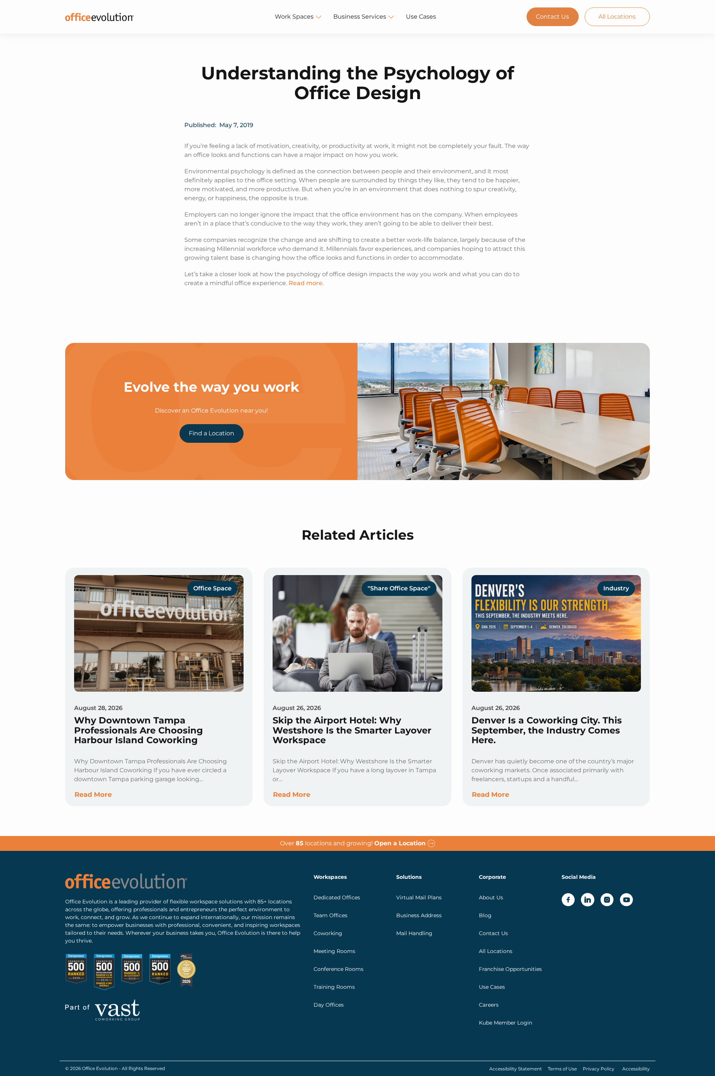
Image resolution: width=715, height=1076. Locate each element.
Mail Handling (414, 933)
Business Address (419, 915)
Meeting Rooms (334, 951)
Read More (93, 795)
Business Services (359, 16)
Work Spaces (294, 16)
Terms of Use (562, 1069)
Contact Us (552, 16)
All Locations (617, 16)
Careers (489, 1004)
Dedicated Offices (337, 897)
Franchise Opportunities (510, 969)
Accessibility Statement (515, 1069)
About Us (491, 897)
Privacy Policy (598, 1069)
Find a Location (211, 433)
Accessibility (636, 1069)
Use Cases (421, 16)
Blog (485, 915)
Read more (305, 283)
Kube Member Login (505, 1022)
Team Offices (330, 915)
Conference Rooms (338, 969)
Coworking (328, 933)
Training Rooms (334, 987)
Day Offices (329, 1004)
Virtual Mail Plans (419, 897)
